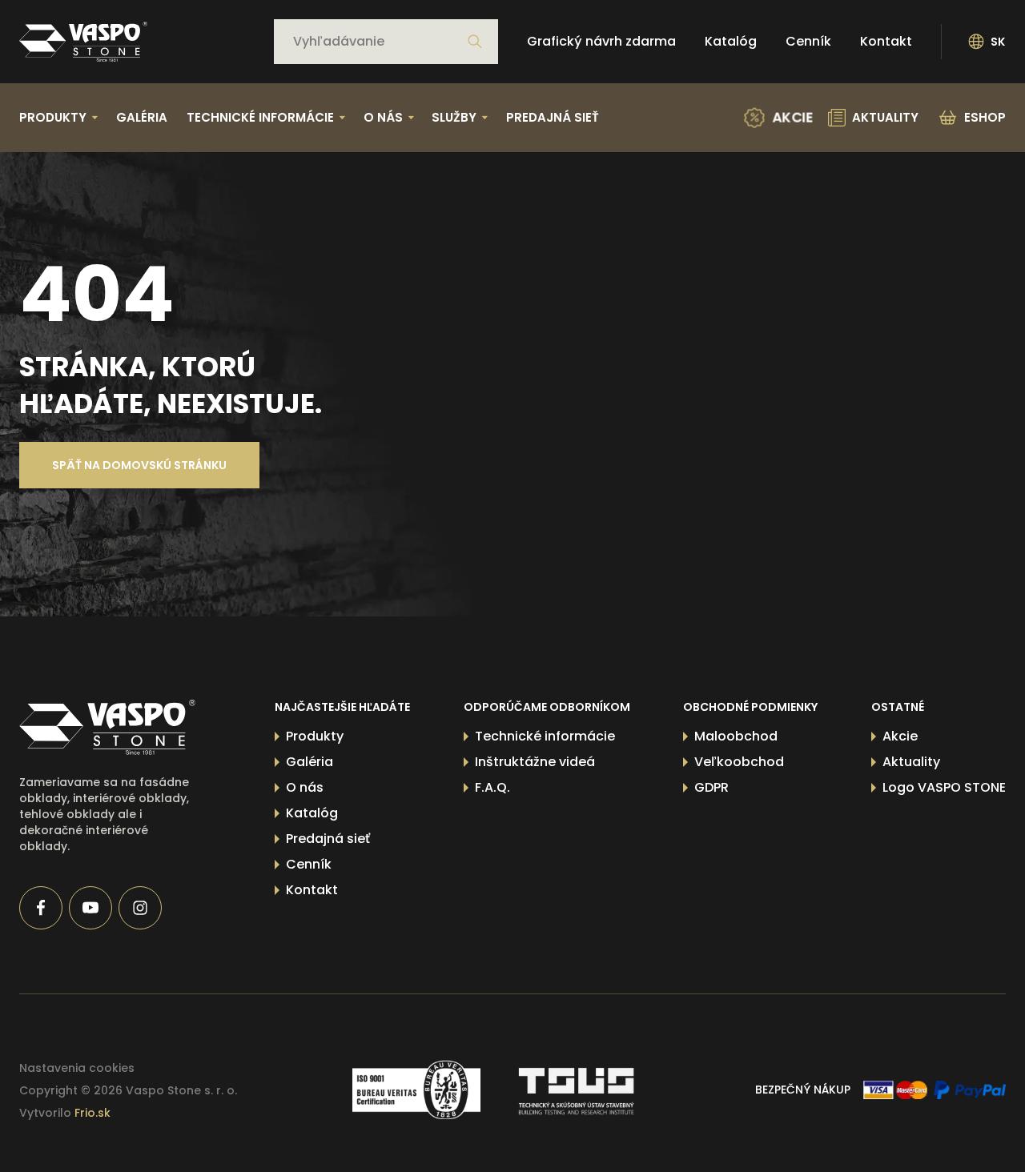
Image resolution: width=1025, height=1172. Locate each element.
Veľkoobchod (739, 762)
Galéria (141, 117)
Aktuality (911, 762)
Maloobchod (736, 736)
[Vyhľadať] (475, 41)
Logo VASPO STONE (944, 787)
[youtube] (90, 907)
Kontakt (886, 41)
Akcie (900, 736)
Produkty (315, 736)
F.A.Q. (492, 787)
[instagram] (140, 907)
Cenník (808, 41)
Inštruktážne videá (535, 762)
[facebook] (40, 907)
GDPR (711, 787)
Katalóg (731, 41)
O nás (305, 787)
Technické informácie (545, 736)
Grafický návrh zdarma (601, 41)
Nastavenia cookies (77, 1068)
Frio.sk (92, 1113)
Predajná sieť (552, 117)
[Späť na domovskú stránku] (83, 42)
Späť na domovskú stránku (139, 465)
